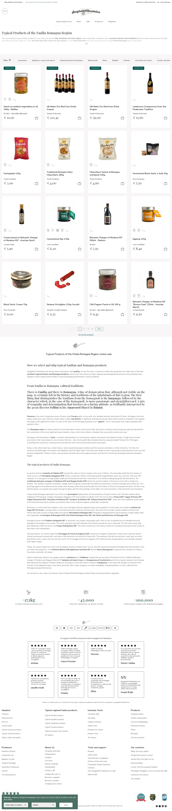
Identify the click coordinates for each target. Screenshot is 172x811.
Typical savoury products (11, 730)
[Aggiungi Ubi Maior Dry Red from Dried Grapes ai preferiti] (80, 68)
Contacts (91, 768)
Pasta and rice (7, 718)
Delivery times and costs (97, 761)
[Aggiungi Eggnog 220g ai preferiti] (166, 199)
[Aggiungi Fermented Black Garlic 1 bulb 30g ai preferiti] (166, 133)
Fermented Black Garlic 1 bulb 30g (150, 173)
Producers (99, 21)
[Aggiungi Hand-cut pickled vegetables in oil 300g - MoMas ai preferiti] (37, 68)
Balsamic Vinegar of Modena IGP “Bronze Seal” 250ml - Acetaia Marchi (149, 304)
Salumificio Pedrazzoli (10, 767)
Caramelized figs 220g (58, 239)
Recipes (91, 751)
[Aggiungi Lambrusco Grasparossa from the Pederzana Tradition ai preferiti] (166, 68)
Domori (5, 771)
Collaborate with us (52, 774)
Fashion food (93, 733)
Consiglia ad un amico (53, 784)
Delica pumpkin (137, 763)
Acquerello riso (8, 755)
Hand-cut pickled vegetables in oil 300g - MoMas (21, 108)
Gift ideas (91, 718)
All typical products (86, 334)
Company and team (52, 751)
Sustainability (50, 767)
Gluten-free (92, 726)
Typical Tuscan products (54, 727)
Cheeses (5, 714)
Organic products (94, 722)
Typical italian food (64, 21)
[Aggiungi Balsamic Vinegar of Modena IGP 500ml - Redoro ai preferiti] (123, 199)
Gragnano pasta (137, 714)
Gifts (88, 21)
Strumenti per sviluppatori (98, 758)
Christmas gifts (93, 714)
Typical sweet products (11, 733)
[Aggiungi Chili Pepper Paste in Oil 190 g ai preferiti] (123, 264)
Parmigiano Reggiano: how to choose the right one (150, 771)
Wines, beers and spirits (11, 737)
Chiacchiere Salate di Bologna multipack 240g (105, 173)
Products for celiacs (95, 730)
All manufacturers (9, 775)
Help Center (92, 755)
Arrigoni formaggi (9, 763)
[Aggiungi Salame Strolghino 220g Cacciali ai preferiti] (80, 264)
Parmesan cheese (138, 726)
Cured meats (7, 726)
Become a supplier (52, 777)
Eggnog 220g (139, 239)
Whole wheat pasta (138, 718)
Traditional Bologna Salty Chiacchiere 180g (60, 173)
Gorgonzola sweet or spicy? (142, 755)
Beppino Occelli (8, 759)
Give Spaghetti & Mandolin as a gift (101, 771)
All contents (135, 779)
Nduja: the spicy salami (140, 751)
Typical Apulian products (54, 719)
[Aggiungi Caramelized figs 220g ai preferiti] (80, 199)
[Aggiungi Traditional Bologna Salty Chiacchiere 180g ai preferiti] (80, 133)
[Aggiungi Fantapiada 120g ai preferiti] (37, 133)
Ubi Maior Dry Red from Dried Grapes (61, 108)
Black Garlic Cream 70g (15, 304)
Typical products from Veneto (56, 731)
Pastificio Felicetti (8, 751)
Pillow (133, 730)
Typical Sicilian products (54, 715)
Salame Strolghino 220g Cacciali (63, 304)
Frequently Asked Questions (99, 764)
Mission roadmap (51, 764)
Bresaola (134, 733)
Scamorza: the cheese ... (140, 775)
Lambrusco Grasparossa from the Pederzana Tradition (149, 108)
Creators (48, 757)
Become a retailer (52, 780)
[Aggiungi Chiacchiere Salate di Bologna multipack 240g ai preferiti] (123, 133)
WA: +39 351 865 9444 (163, 2)
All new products (137, 737)
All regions (49, 735)
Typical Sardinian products (55, 723)
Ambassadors (50, 754)
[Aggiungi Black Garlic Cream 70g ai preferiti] (37, 264)
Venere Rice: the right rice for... (143, 759)
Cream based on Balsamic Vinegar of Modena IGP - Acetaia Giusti (21, 239)
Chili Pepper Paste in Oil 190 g (105, 304)
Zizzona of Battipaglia (139, 722)
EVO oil (5, 722)
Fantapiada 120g (12, 173)
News (79, 21)
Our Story (49, 760)
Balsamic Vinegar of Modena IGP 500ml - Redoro (106, 239)
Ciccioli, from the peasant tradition (144, 767)
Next (99, 329)
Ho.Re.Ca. (49, 770)
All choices (92, 737)
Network (91, 774)
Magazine (112, 21)
